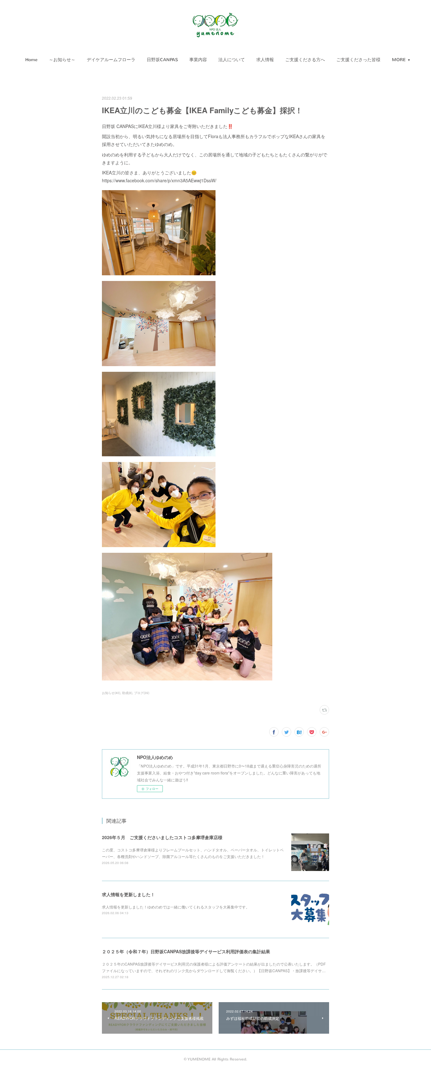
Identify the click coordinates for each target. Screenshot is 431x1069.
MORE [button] (399, 60)
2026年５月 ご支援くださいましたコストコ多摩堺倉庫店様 (162, 837)
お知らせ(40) (111, 693)
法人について (231, 60)
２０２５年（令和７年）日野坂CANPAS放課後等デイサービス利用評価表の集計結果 (186, 951)
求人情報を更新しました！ (128, 894)
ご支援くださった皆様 (358, 60)
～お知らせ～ (62, 60)
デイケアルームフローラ (111, 60)
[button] (31, 59)
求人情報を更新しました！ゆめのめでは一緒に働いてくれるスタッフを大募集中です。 (176, 906)
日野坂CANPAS (162, 60)
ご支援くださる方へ (305, 60)
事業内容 (198, 60)
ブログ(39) (141, 693)
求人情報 (265, 60)
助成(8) (127, 693)
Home (31, 60)
